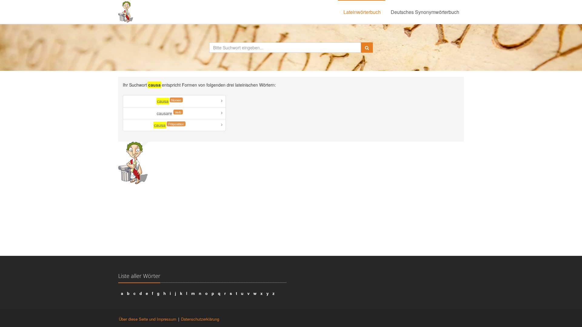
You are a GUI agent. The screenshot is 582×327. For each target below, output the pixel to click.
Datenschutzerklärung (200, 319)
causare (169, 113)
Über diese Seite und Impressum (147, 319)
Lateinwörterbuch (362, 11)
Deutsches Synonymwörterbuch (425, 11)
